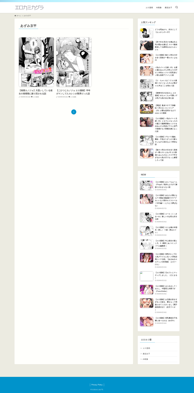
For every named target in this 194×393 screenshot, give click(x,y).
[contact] (98, 380)
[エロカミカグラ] (29, 7)
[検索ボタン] (176, 7)
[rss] (95, 380)
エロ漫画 (146, 348)
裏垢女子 (146, 354)
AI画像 (145, 359)
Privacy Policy (97, 385)
